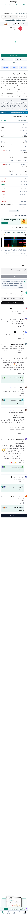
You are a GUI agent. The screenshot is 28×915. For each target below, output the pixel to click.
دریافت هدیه (4, 223)
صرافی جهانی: (8, 5)
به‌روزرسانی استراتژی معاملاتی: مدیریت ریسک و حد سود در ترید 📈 (15, 232)
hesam (19, 467)
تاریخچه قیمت (10, 17)
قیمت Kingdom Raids (22, 120)
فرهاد (23, 358)
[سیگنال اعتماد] (26, 387)
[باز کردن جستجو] (2, 1)
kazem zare (21, 344)
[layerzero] (8, 377)
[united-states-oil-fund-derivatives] (8, 486)
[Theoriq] (11, 477)
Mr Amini (19, 400)
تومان (17, 59)
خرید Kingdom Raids (13, 55)
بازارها (16, 17)
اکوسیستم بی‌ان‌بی (14, 211)
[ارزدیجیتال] (14, 1)
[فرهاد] (26, 358)
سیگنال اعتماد (21, 387)
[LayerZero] (12, 344)
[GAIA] (15, 332)
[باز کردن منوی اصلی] (25, 1)
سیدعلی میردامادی (20, 439)
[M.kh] (26, 332)
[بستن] (2, 908)
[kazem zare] (26, 344)
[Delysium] (8, 439)
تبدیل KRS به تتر (14, 63)
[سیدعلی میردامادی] (26, 439)
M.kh (23, 332)
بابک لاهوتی (21, 309)
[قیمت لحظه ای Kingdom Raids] (5, 24)
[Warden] (11, 496)
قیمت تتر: (19, 5)
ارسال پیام (14, 276)
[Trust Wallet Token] (10, 387)
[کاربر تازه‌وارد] (26, 477)
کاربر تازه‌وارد (18, 378)
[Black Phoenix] (11, 309)
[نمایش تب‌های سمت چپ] (3, 17)
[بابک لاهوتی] (26, 308)
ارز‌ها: (26, 5)
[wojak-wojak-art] (10, 467)
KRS (3, 59)
